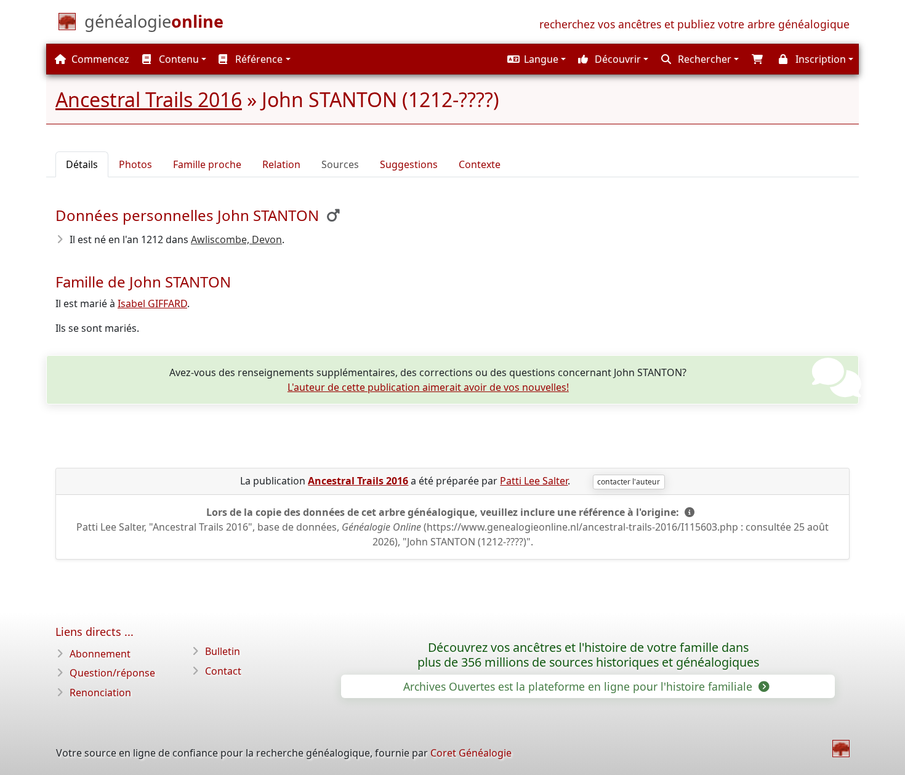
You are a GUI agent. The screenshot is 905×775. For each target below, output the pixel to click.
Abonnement (100, 654)
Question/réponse (112, 673)
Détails (82, 164)
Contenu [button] (177, 59)
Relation (281, 164)
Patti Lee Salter (534, 481)
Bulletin (222, 651)
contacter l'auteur (628, 481)
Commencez (99, 59)
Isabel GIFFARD (152, 303)
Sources (340, 164)
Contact (223, 671)
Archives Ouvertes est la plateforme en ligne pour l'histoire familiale (579, 686)
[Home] (841, 748)
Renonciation (100, 692)
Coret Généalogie (471, 753)
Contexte (480, 164)
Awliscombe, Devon (236, 239)
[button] (535, 59)
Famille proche (207, 164)
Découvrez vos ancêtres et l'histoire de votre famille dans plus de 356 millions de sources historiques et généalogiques (588, 655)
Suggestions (409, 164)
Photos (135, 164)
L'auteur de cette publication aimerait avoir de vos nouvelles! (428, 387)
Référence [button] (258, 59)
